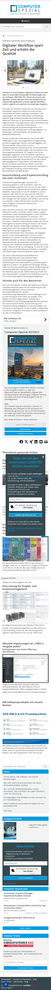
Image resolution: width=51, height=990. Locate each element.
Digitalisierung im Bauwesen (30, 476)
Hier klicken (28, 507)
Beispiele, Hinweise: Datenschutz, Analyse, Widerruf (25, 529)
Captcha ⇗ (35, 510)
